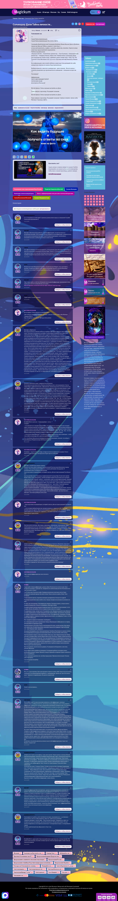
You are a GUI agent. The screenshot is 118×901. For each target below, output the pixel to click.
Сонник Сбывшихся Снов (41, 198)
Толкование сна (20, 875)
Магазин (53, 12)
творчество (35, 107)
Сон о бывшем (53, 872)
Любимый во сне (65, 853)
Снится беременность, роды (65, 866)
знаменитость (23, 107)
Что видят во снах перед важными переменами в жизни (94, 176)
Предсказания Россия (56, 859)
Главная (15, 18)
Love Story (90, 74)
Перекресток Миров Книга (93, 92)
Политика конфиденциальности (59, 890)
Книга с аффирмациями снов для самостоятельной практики (55, 193)
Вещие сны (89, 67)
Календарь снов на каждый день (24, 193)
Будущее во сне (91, 69)
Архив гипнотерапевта (92, 63)
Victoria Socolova (30, 310)
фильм (51, 107)
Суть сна (66, 872)
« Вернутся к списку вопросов (20, 27)
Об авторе (45, 12)
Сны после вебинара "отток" (23, 872)
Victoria (38, 30)
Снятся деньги (40, 872)
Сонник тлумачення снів (93, 103)
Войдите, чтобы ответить (63, 225)
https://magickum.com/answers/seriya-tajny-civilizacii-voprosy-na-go (42, 285)
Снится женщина (20, 869)
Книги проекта (90, 88)
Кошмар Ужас (51, 853)
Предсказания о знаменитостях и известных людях (30, 859)
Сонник (63, 12)
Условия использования (59, 892)
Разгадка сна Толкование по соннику (26, 866)
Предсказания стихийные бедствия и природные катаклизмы (33, 862)
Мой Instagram (72, 12)
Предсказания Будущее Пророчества (48, 856)
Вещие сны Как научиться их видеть (94, 185)
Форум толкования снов (93, 113)
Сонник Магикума (71, 189)
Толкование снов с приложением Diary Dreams (28, 189)
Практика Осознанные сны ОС (24, 856)
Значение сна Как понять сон (34, 853)
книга (44, 107)
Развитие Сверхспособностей (54, 189)
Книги (39, 12)
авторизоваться (45, 209)
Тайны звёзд (89, 105)
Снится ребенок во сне (56, 869)
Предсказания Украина (62, 862)
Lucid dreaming (90, 61)
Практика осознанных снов (93, 94)
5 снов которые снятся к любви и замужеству (95, 180)
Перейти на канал (54, 174)
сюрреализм (59, 107)
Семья (89, 84)
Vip (59, 12)
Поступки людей (92, 82)
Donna (26, 584)
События (90, 86)
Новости (88, 90)
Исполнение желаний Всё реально (93, 171)
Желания (17, 853)
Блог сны (21, 18)
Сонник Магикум (91, 99)
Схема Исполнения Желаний (22, 198)
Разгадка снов (91, 71)
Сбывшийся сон (48, 866)
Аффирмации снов (91, 65)
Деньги (90, 76)
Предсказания (90, 97)
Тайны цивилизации (91, 107)
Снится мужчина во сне (37, 869)
